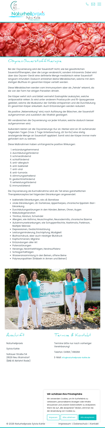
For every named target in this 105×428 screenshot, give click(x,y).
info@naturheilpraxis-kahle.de (76, 357)
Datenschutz (81, 423)
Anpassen (53, 417)
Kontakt (94, 423)
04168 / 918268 (72, 352)
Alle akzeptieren (87, 417)
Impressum (65, 423)
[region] (72, 406)
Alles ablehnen (69, 417)
